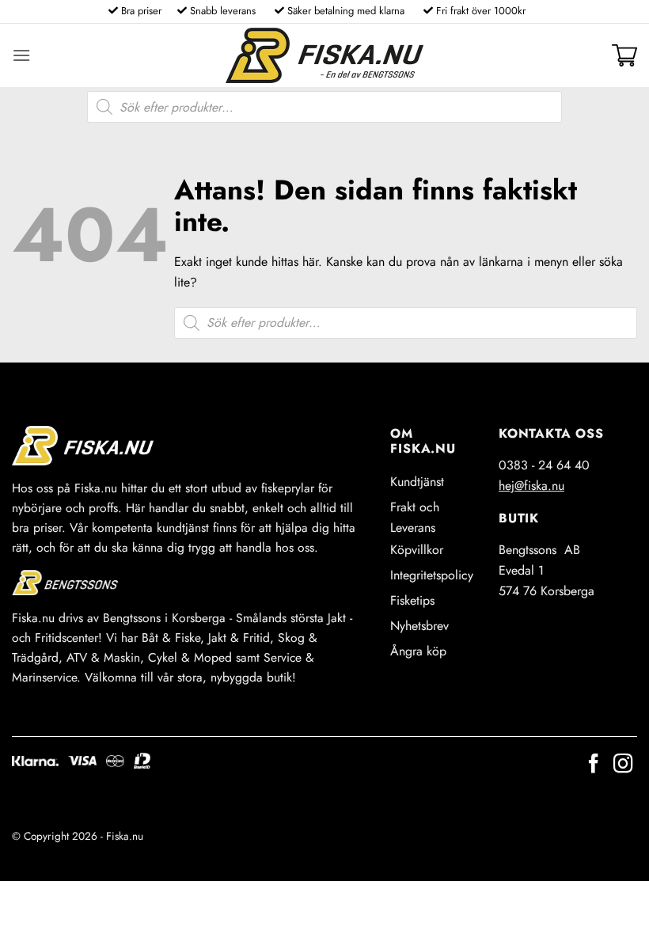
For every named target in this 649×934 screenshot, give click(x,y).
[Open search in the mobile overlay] (324, 107)
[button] (21, 55)
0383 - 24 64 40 (544, 465)
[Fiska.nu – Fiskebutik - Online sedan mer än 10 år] (324, 55)
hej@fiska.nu (531, 485)
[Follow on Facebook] (593, 765)
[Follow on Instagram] (622, 765)
